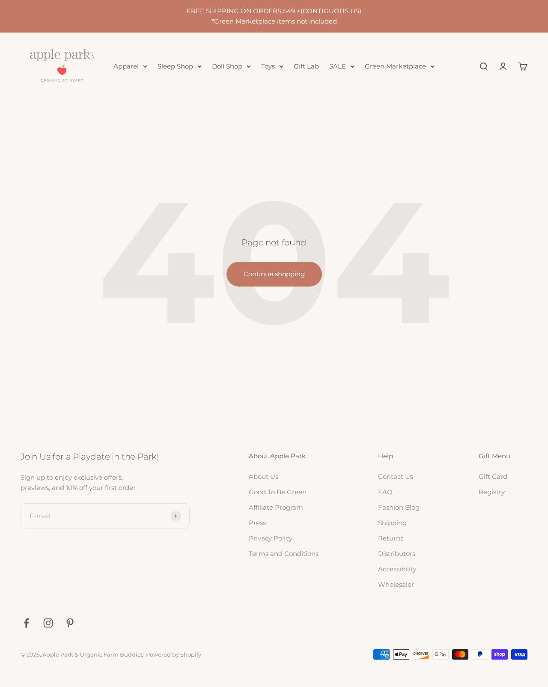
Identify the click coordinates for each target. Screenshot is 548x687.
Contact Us (395, 476)
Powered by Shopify (173, 654)
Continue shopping (274, 274)
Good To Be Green (278, 492)
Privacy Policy (270, 538)
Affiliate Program (276, 507)
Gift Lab (306, 66)
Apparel (126, 66)
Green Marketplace (395, 66)
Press (257, 523)
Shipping (392, 523)
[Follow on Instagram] (48, 623)
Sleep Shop (175, 66)
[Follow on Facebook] (26, 623)
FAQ (385, 492)
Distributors (396, 554)
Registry (492, 492)
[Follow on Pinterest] (70, 623)
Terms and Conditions (284, 554)
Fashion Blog (399, 507)
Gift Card (493, 476)
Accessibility (397, 569)
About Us (263, 476)
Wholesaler (396, 584)
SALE (337, 66)
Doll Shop (227, 66)
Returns (390, 538)
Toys (268, 66)
